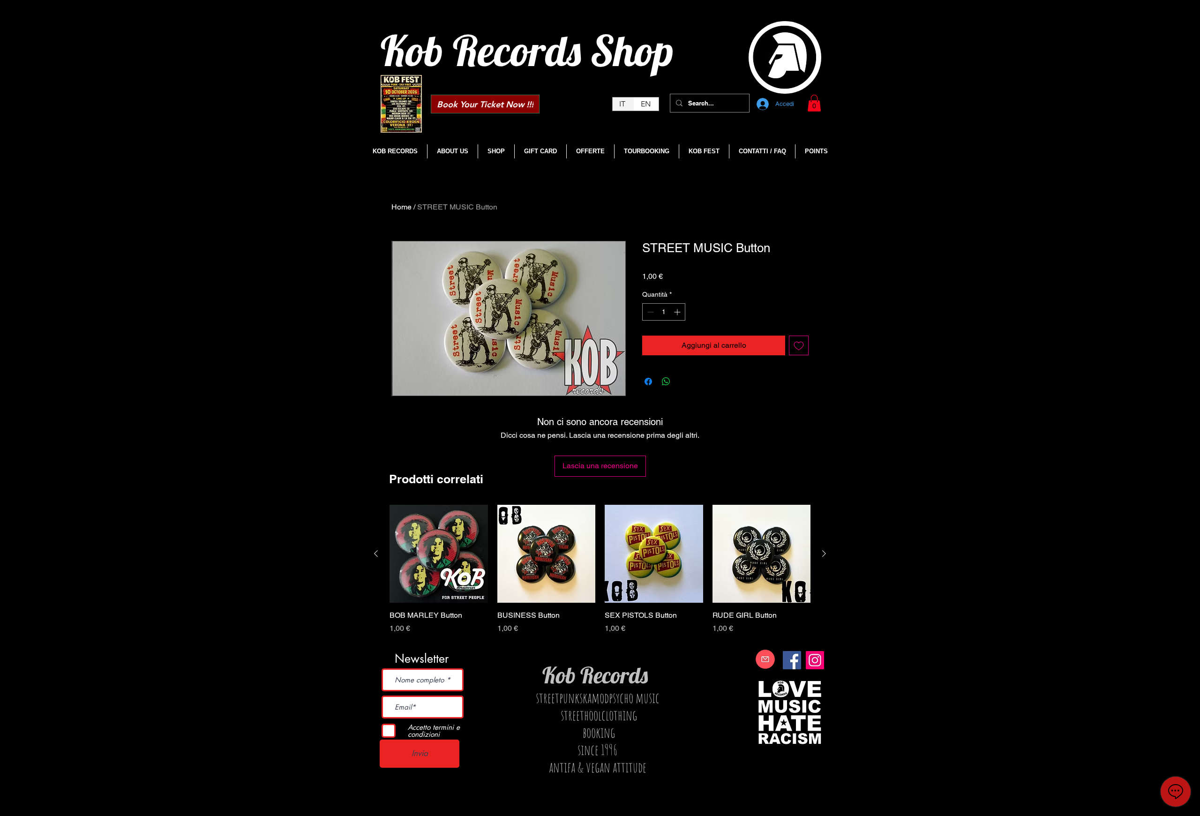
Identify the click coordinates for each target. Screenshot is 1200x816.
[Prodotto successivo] (824, 553)
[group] (600, 574)
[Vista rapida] (439, 554)
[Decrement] (649, 312)
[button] (814, 103)
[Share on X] (684, 381)
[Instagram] (815, 660)
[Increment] (678, 312)
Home (401, 206)
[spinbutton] (663, 312)
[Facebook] (792, 660)
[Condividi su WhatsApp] (666, 381)
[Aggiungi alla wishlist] (799, 345)
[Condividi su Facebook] (648, 381)
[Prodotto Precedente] (376, 553)
